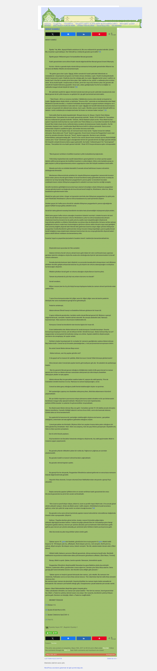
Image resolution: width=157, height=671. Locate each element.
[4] (94, 508)
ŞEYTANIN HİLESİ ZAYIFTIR (53, 658)
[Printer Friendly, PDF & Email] (51, 632)
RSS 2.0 (67, 650)
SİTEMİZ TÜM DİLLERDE (85, 25)
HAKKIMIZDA (68, 24)
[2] (76, 87)
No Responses (110, 654)
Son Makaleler (117, 25)
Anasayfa (47, 24)
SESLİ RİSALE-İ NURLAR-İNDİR (64, 25)
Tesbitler (75, 22)
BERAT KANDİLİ (52, 29)
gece (64, 541)
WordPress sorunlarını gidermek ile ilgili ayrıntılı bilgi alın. (63, 668)
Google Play (57, 24)
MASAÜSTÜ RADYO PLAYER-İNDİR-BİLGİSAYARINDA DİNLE (96, 24)
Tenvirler (53, 643)
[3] (105, 110)
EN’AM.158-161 (111, 658)
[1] (100, 52)
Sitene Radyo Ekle (103, 25)
